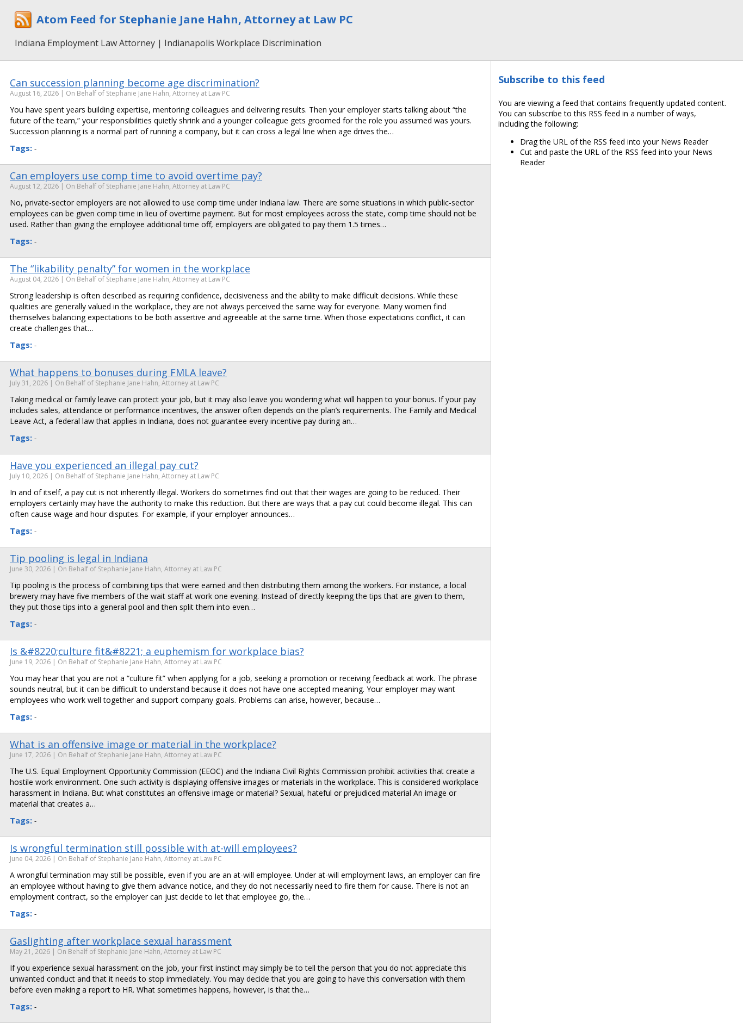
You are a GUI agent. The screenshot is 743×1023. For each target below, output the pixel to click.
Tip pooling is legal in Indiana (79, 558)
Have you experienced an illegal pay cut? (104, 465)
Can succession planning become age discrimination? (134, 82)
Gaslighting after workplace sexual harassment (121, 940)
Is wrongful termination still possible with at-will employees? (153, 847)
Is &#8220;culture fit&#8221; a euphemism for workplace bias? (157, 651)
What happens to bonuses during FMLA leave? (118, 372)
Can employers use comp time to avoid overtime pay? (136, 175)
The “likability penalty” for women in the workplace (130, 268)
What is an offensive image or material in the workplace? (143, 744)
